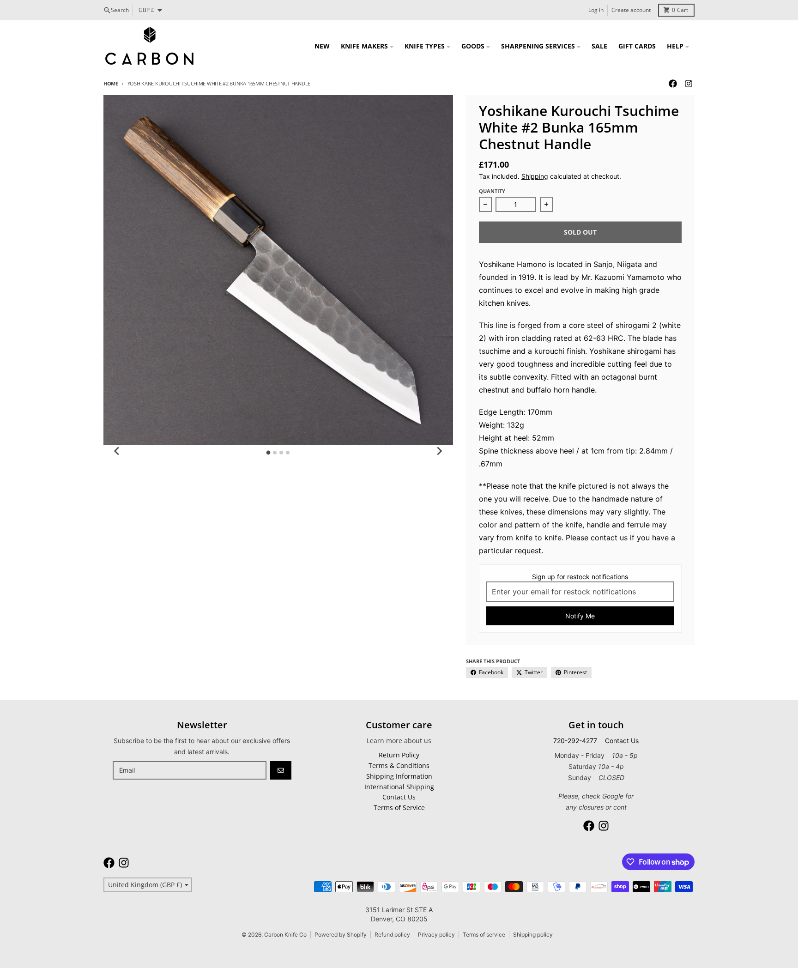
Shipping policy (533, 934)
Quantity (492, 191)
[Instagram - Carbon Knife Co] (689, 84)
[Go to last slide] (117, 451)
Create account (631, 10)
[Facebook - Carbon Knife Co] (673, 84)
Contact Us (622, 740)
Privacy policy (436, 934)
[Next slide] (439, 451)
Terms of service (484, 934)
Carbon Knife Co (285, 934)
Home (110, 83)
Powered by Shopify (340, 934)
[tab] (268, 452)
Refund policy (392, 934)
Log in (596, 10)
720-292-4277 (575, 740)
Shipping (534, 176)
